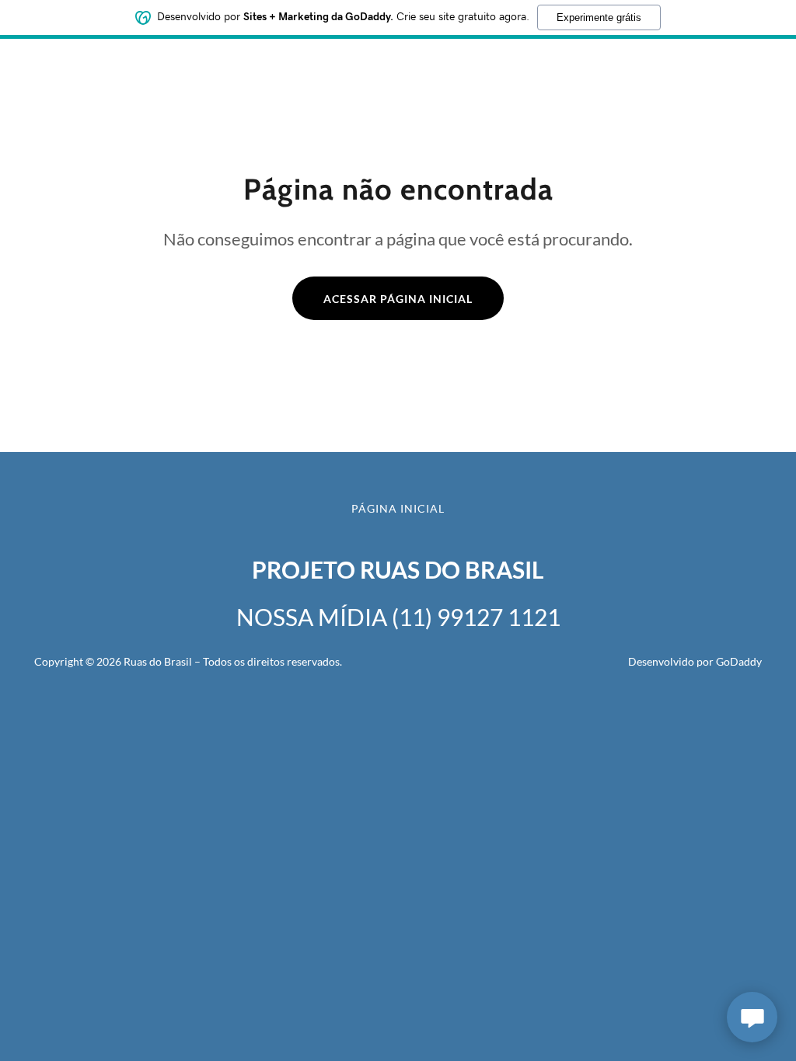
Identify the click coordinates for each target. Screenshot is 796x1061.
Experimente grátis (599, 17)
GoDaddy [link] (739, 661)
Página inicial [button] (398, 508)
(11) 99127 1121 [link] (476, 617)
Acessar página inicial (398, 298)
